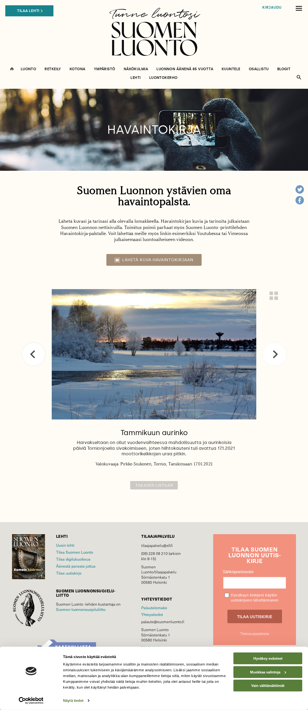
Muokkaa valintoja (265, 672)
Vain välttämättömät (267, 686)
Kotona (77, 69)
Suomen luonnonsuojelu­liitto (80, 609)
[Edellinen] (33, 354)
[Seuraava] (274, 354)
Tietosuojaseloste (254, 633)
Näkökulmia (136, 69)
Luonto (28, 69)
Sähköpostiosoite (238, 572)
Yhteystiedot (152, 614)
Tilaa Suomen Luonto (74, 552)
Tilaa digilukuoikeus (73, 559)
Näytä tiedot (73, 700)
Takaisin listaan (154, 485)
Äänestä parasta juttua (76, 566)
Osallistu (259, 69)
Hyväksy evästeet (267, 658)
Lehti (135, 78)
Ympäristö (104, 69)
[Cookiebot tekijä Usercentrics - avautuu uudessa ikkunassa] (31, 700)
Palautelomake (154, 607)
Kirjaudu (272, 8)
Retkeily (53, 69)
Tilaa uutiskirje (69, 573)
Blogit (284, 69)
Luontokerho (163, 78)
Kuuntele (231, 69)
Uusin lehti (65, 545)
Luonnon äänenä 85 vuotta (184, 69)
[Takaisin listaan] (274, 296)
